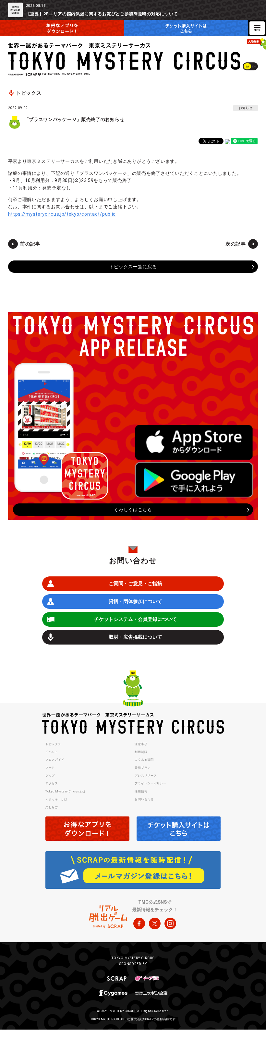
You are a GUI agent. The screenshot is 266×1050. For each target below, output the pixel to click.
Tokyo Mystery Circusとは (65, 791)
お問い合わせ (144, 799)
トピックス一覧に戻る (133, 266)
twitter (155, 923)
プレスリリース (146, 775)
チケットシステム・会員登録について (135, 619)
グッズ (50, 775)
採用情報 (141, 791)
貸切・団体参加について (135, 601)
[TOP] (133, 689)
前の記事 (30, 244)
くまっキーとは (56, 799)
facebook (139, 923)
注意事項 (141, 744)
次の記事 (235, 244)
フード (50, 767)
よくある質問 (144, 759)
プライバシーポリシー (150, 783)
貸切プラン (143, 767)
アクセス (51, 783)
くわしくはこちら (133, 509)
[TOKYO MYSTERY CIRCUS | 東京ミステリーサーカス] (124, 56)
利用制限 (141, 752)
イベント (51, 752)
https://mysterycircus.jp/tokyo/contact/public (62, 214)
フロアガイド (54, 759)
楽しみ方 (51, 807)
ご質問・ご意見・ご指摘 (135, 583)
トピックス (53, 744)
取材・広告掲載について (135, 637)
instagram (170, 923)
